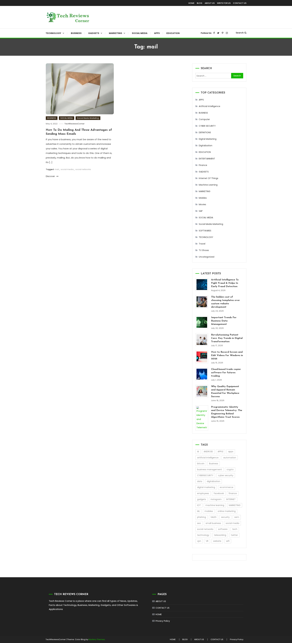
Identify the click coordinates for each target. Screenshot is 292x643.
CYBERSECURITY (205, 475)
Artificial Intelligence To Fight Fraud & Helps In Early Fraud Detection (225, 283)
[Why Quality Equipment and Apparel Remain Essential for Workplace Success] (201, 391)
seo (199, 523)
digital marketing (206, 487)
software (223, 529)
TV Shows (204, 250)
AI (198, 451)
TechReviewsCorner (74, 123)
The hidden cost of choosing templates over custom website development (225, 302)
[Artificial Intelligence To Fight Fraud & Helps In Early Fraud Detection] (201, 284)
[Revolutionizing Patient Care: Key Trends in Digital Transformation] (201, 339)
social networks (83, 169)
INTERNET (231, 499)
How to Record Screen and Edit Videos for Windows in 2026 (227, 355)
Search (240, 32)
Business (213, 463)
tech (234, 529)
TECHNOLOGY (53, 33)
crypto (230, 469)
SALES (213, 517)
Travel (202, 243)
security (225, 517)
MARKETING (115, 33)
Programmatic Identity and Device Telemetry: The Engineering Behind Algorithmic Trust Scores (226, 412)
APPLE (220, 451)
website (217, 541)
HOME (191, 3)
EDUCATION (173, 33)
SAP (201, 211)
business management (209, 469)
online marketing (227, 511)
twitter (234, 535)
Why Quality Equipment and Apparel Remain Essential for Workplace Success (225, 391)
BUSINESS (76, 33)
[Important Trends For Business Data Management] (201, 322)
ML (198, 511)
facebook (219, 493)
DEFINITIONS (205, 132)
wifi (227, 541)
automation (229, 457)
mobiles (209, 511)
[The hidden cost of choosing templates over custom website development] (201, 301)
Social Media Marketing (88, 118)
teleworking (220, 535)
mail (57, 169)
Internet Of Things (208, 178)
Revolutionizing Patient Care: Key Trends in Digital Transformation (227, 338)
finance (233, 493)
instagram (216, 499)
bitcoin (200, 463)
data (199, 481)
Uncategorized (206, 256)
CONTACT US (239, 3)
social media (67, 169)
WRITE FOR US (224, 3)
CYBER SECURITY (207, 125)
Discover (51, 176)
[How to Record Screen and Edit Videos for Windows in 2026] (201, 356)
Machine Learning (208, 184)
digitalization (213, 481)
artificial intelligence (208, 457)
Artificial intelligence (209, 106)
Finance (203, 165)
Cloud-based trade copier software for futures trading (226, 372)
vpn (199, 541)
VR (207, 541)
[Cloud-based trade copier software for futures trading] (201, 374)
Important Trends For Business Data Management (223, 320)
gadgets (201, 499)
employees (203, 493)
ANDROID (208, 451)
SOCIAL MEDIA (139, 33)
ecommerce (226, 487)
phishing (201, 517)
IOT (199, 505)
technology (203, 535)
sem (236, 517)
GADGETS (93, 33)
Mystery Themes (97, 639)
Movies (202, 204)
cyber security (225, 475)
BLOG (199, 3)
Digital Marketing (207, 139)
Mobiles (203, 197)
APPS (157, 33)
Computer (204, 119)
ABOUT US (210, 3)
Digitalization (205, 145)
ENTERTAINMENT (207, 158)
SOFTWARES (205, 230)
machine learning (214, 505)
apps (230, 451)
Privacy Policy (163, 620)
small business (213, 523)
